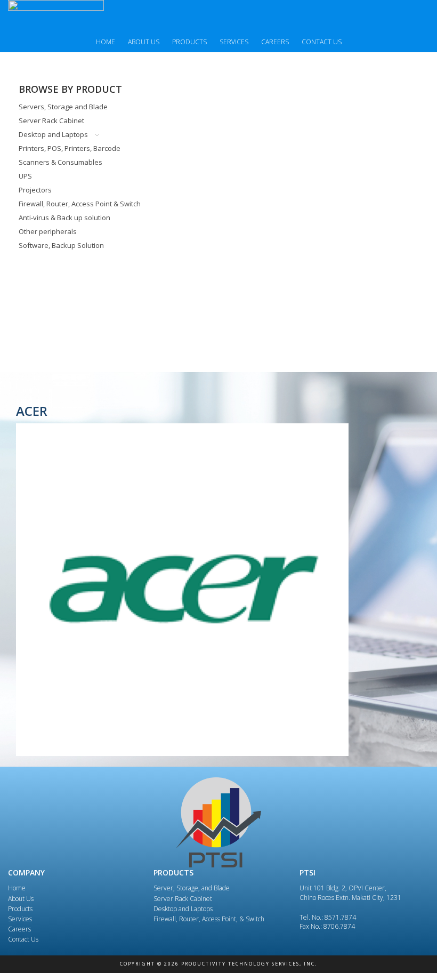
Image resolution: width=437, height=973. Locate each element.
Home (105, 41)
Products (189, 41)
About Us (143, 41)
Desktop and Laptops (53, 134)
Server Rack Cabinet (51, 120)
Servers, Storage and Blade (63, 106)
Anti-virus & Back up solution (64, 217)
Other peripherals (48, 231)
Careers (275, 41)
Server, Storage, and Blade (191, 887)
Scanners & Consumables (60, 162)
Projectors (35, 190)
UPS (25, 176)
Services (234, 41)
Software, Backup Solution (61, 245)
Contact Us (322, 41)
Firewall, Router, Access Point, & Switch (208, 918)
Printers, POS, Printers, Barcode (69, 148)
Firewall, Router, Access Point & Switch (80, 203)
